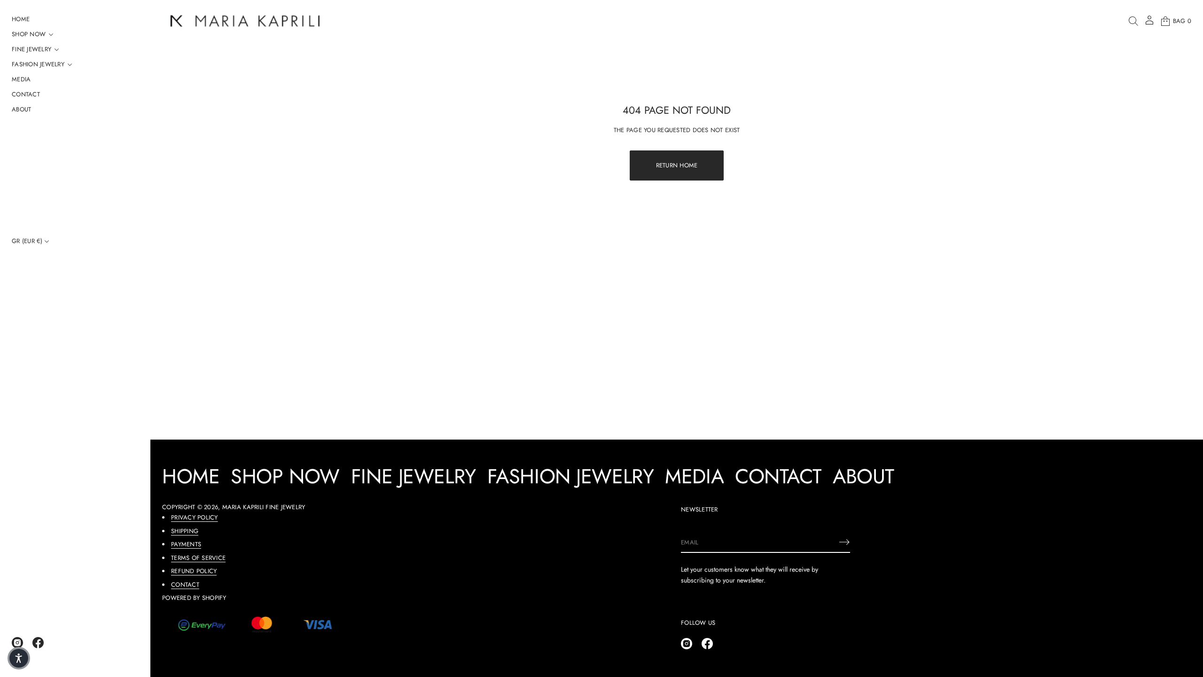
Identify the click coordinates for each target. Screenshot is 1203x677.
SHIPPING (184, 531)
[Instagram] (17, 642)
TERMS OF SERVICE (198, 557)
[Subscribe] (844, 542)
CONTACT (185, 584)
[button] (1133, 21)
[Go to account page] (1149, 23)
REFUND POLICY (194, 571)
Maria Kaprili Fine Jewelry (263, 507)
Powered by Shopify (194, 597)
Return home (677, 165)
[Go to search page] (1133, 21)
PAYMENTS (186, 544)
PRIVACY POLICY (194, 517)
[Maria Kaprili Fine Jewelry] (245, 21)
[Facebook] (38, 642)
